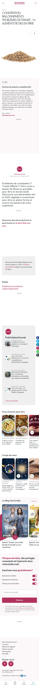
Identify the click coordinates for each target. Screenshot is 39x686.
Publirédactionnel (19, 174)
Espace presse (7, 649)
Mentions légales (8, 647)
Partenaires (6, 651)
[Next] (34, 33)
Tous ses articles (11, 401)
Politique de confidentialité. (26, 608)
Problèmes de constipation (12, 286)
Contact (5, 644)
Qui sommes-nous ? (9, 642)
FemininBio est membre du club (11, 675)
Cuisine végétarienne (10, 289)
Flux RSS (5, 654)
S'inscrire (19, 600)
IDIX (12, 672)
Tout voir (33, 501)
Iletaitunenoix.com (8, 115)
